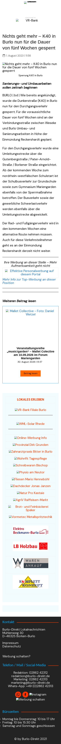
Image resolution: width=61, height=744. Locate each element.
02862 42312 (38, 673)
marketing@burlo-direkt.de (30, 683)
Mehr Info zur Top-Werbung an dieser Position (29, 281)
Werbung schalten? (16, 656)
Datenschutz (11, 646)
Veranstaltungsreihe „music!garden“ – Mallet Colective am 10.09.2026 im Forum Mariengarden (30, 353)
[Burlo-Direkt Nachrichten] (30, 7)
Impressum (10, 643)
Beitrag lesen (30, 373)
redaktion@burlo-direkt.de (30, 676)
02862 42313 (37, 679)
